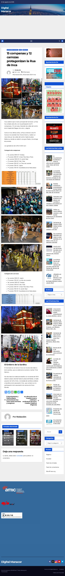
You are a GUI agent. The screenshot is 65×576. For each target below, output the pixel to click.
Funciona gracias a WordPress (9, 570)
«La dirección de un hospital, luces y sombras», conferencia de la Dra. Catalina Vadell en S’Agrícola (29, 401)
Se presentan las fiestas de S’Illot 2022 (57, 421)
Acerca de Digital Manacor (51, 569)
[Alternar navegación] (31, 41)
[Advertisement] (32, 27)
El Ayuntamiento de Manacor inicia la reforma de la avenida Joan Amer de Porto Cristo (54, 161)
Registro (48, 454)
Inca (20, 49)
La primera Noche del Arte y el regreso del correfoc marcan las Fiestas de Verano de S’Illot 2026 (53, 265)
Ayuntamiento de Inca (12, 49)
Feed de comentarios (52, 467)
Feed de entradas (51, 463)
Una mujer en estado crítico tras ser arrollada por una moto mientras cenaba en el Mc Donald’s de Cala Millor (54, 399)
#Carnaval (26, 72)
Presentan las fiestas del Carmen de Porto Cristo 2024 (54, 412)
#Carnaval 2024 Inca (29, 74)
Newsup (23, 570)
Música (33, 431)
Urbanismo (20, 431)
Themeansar (4, 571)
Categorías (49, 438)
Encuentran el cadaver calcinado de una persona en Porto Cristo (54, 377)
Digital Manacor (11, 562)
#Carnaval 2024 (17, 74)
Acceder (48, 459)
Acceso (48, 449)
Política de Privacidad (58, 572)
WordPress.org (50, 471)
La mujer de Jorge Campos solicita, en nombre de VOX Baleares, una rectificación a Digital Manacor (54, 364)
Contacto (61, 569)
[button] (59, 41)
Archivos (49, 290)
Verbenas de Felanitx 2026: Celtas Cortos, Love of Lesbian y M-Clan (54, 226)
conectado (19, 455)
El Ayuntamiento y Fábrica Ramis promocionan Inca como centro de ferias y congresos (13, 400)
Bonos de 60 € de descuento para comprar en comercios (54, 351)
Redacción (18, 70)
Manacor (25, 49)
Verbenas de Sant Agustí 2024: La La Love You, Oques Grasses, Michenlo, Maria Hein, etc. (53, 338)
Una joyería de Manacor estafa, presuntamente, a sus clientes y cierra (54, 312)
